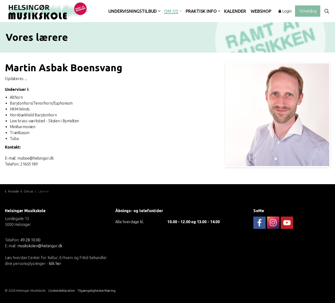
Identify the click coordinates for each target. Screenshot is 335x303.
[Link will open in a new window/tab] (259, 223)
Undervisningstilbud (132, 11)
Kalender (235, 11)
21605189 (29, 164)
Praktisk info (201, 11)
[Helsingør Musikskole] (48, 11)
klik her (55, 263)
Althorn (16, 97)
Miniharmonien (22, 126)
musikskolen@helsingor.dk (39, 245)
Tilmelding (308, 11)
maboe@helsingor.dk (35, 158)
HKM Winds (20, 109)
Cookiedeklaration (61, 290)
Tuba (14, 138)
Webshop (261, 11)
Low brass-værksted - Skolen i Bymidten (44, 121)
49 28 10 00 (30, 239)
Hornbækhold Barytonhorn (33, 115)
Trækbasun (19, 132)
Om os (171, 11)
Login (286, 11)
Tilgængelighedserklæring (96, 290)
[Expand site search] (326, 11)
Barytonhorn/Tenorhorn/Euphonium (41, 103)
